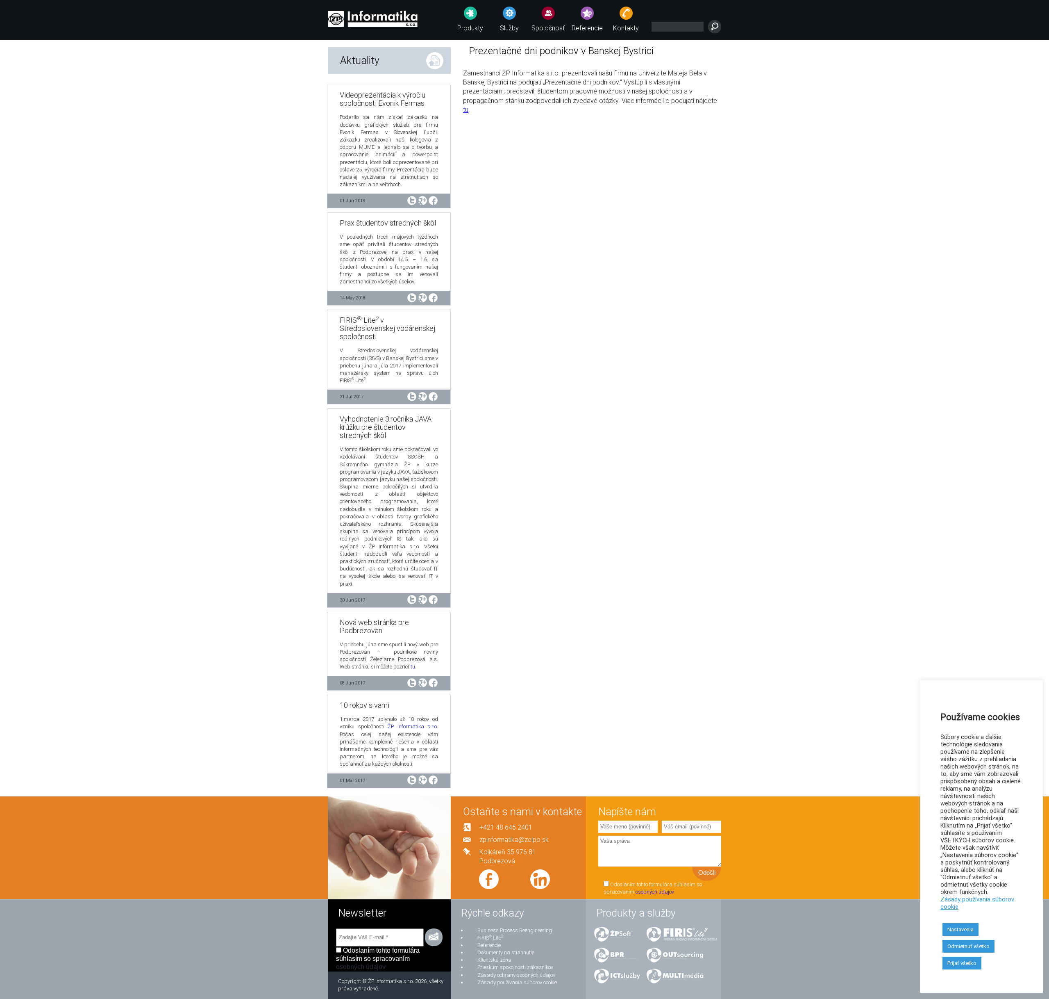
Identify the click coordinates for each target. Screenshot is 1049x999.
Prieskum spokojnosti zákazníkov (515, 967)
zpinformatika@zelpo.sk (514, 840)
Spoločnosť (548, 28)
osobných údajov (655, 892)
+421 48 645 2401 (505, 827)
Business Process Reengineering (514, 930)
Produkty (470, 28)
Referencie (587, 28)
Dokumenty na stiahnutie (505, 952)
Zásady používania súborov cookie (517, 982)
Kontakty (626, 28)
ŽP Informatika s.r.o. (413, 726)
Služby (509, 28)
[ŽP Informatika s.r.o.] (373, 17)
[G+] (422, 200)
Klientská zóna (494, 960)
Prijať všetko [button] (961, 963)
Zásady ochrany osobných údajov (516, 975)
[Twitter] (411, 200)
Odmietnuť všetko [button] (968, 946)
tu (413, 667)
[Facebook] (433, 200)
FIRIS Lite (490, 938)
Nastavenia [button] (960, 929)
